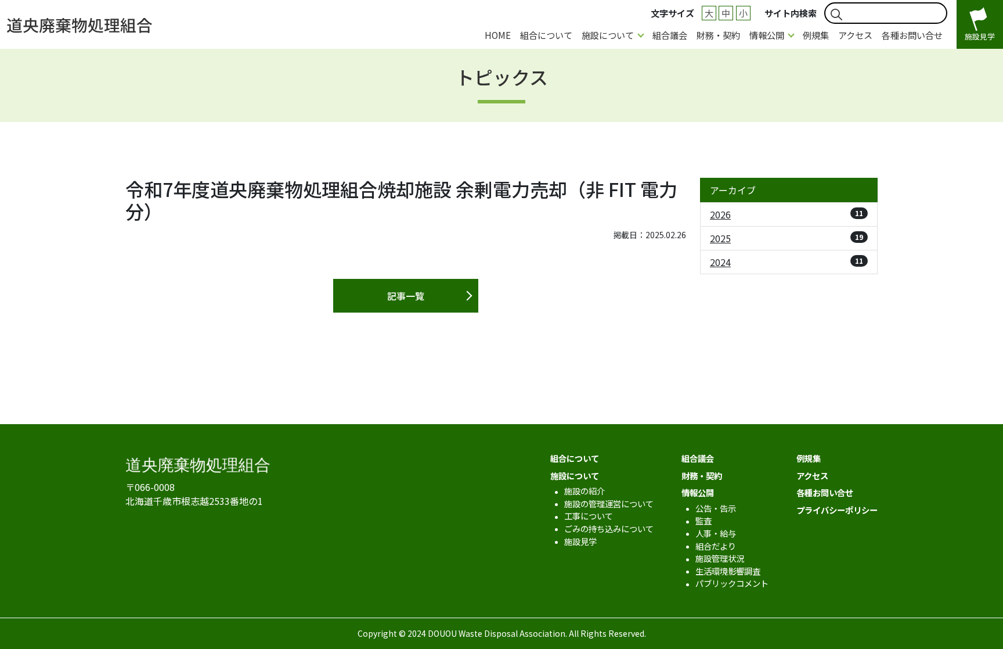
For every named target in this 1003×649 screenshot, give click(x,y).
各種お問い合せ (912, 34)
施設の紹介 (584, 491)
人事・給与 (715, 533)
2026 (786, 214)
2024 (786, 262)
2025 (786, 238)
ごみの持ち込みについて (609, 528)
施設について (574, 475)
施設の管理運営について (609, 503)
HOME (498, 34)
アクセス (855, 34)
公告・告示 (715, 508)
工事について (588, 516)
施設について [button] (608, 34)
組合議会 (669, 34)
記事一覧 (405, 296)
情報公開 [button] (766, 34)
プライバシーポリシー (837, 510)
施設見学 (580, 541)
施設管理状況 (719, 558)
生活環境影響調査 (727, 571)
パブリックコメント (732, 583)
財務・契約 (718, 34)
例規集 (816, 34)
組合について (546, 34)
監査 (703, 520)
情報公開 (697, 492)
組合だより (715, 546)
